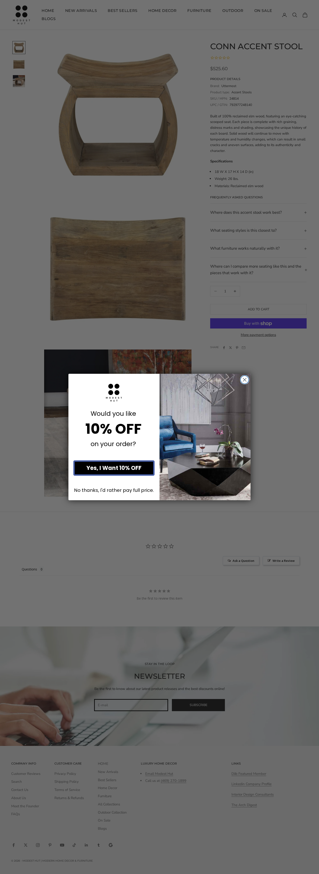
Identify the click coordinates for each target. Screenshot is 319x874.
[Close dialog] (245, 380)
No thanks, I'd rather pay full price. (114, 490)
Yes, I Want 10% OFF (114, 468)
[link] (114, 393)
